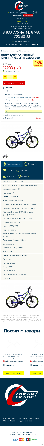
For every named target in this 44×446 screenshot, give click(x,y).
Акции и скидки (16, 421)
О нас (6, 421)
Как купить (19, 44)
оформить (28, 15)
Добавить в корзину (14, 83)
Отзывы (39, 118)
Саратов (23, 13)
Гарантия (10, 44)
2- (7, 91)
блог (27, 44)
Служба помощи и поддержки (22, 434)
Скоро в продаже (13, 373)
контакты (34, 44)
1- (4, 91)
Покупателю (33, 418)
